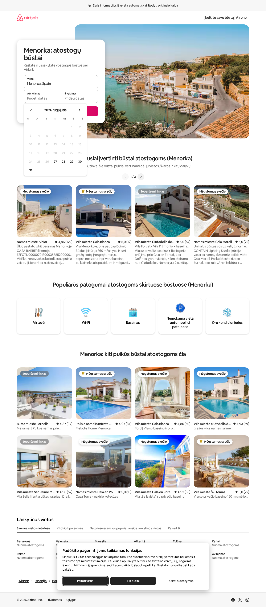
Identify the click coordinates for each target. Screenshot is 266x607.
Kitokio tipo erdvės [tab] (70, 528)
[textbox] (42, 98)
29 (71, 161)
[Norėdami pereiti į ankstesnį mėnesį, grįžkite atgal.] (31, 110)
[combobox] (61, 83)
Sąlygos (71, 600)
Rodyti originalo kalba (163, 5)
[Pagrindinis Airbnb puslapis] (27, 17)
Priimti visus (85, 581)
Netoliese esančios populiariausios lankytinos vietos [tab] (125, 528)
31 (30, 170)
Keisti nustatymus (181, 581)
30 (80, 161)
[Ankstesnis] (125, 176)
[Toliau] (141, 176)
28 (63, 161)
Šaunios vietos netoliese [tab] (33, 528)
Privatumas (54, 600)
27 (55, 161)
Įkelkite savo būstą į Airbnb (225, 17)
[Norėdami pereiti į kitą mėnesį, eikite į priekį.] (79, 110)
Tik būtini (133, 581)
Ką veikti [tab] (174, 528)
